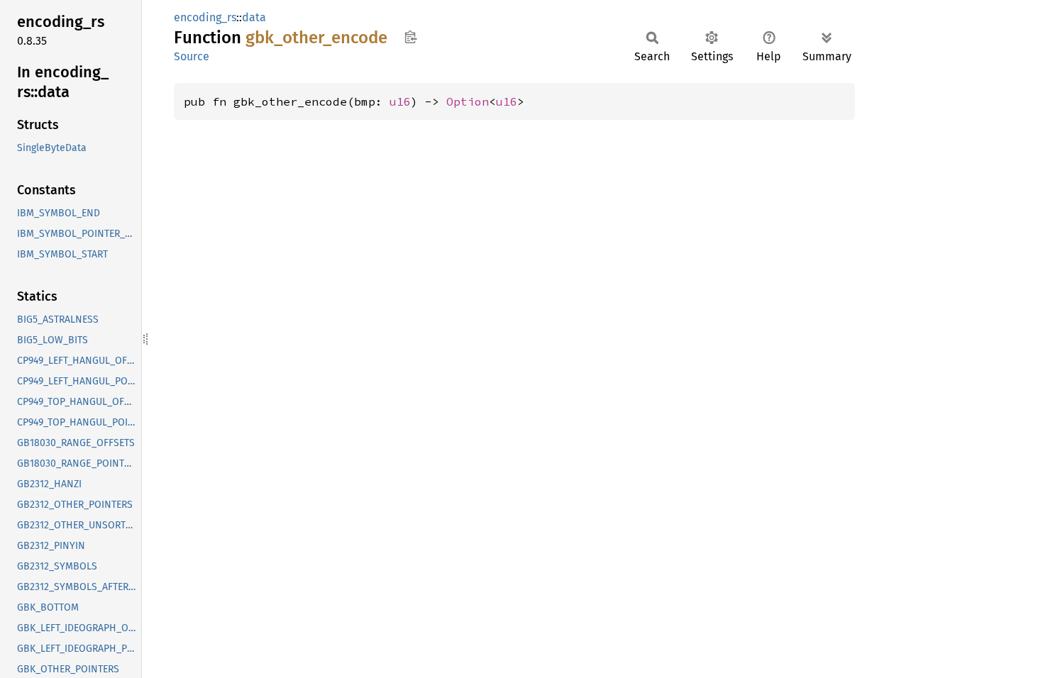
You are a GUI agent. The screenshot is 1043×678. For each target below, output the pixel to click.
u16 (400, 101)
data (254, 17)
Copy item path (410, 37)
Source (191, 56)
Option (467, 101)
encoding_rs (205, 17)
